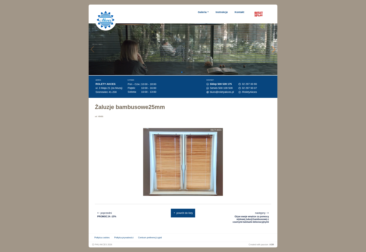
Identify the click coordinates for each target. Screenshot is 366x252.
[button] (273, 49)
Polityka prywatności (124, 237)
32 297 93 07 (249, 88)
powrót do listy (184, 213)
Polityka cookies (102, 237)
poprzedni (106, 215)
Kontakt (239, 12)
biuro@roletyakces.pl (222, 92)
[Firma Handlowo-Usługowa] (105, 20)
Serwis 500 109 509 (221, 88)
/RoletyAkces (249, 92)
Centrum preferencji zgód (150, 237)
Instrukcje (222, 12)
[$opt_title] (258, 14)
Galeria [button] (202, 12)
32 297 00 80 (249, 84)
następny (251, 217)
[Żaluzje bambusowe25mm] (183, 161)
